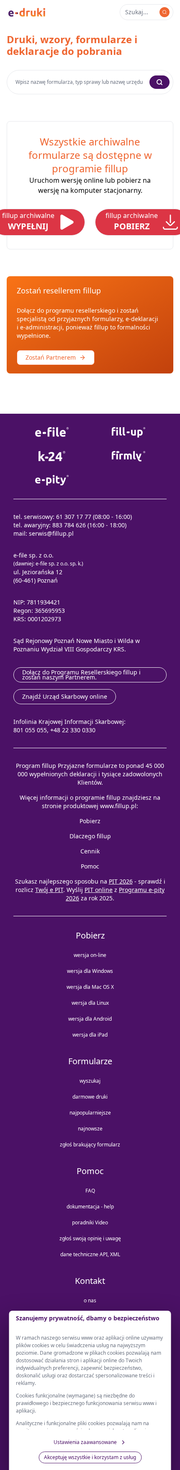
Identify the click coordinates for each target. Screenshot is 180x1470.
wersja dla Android (90, 1018)
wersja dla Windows (90, 971)
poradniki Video (90, 1222)
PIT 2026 (121, 881)
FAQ (90, 1190)
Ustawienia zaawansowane (85, 1442)
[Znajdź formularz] (164, 12)
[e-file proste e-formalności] (51, 432)
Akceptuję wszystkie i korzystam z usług (90, 1457)
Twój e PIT (49, 890)
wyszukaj (90, 1080)
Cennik (90, 851)
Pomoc (90, 866)
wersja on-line (90, 955)
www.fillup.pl (118, 806)
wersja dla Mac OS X (90, 986)
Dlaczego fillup (90, 836)
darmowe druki (90, 1096)
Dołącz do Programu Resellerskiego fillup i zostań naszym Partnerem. (81, 674)
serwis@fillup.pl (51, 533)
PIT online (99, 890)
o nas (90, 1300)
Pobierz (90, 821)
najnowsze (90, 1128)
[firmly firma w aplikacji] (128, 456)
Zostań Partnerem (51, 357)
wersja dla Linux (90, 1002)
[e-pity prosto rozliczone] (51, 480)
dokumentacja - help (90, 1206)
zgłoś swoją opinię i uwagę (90, 1238)
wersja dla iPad (90, 1034)
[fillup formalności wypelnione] (128, 432)
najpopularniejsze (90, 1112)
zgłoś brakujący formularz (90, 1144)
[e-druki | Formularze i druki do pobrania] (27, 11)
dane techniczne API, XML (90, 1254)
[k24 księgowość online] (51, 456)
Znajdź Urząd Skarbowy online (64, 696)
